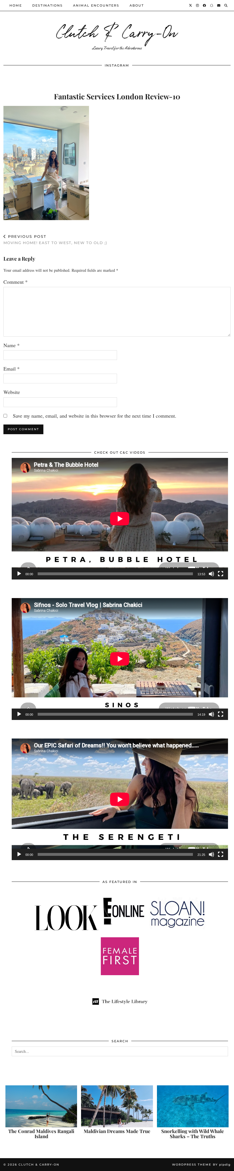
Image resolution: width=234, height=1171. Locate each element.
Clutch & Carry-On (117, 31)
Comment (15, 281)
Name (11, 345)
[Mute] (211, 574)
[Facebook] (205, 5)
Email (11, 368)
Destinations (47, 5)
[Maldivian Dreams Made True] (117, 1106)
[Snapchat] (212, 5)
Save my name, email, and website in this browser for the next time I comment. (94, 415)
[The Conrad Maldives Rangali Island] (41, 1106)
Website (11, 392)
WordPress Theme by (201, 1164)
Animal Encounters (96, 5)
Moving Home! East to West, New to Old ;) (55, 239)
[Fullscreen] (220, 574)
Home (15, 5)
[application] (120, 519)
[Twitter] (191, 5)
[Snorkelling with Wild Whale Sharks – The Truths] (193, 1106)
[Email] (219, 5)
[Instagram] (197, 5)
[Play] (19, 574)
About (137, 5)
